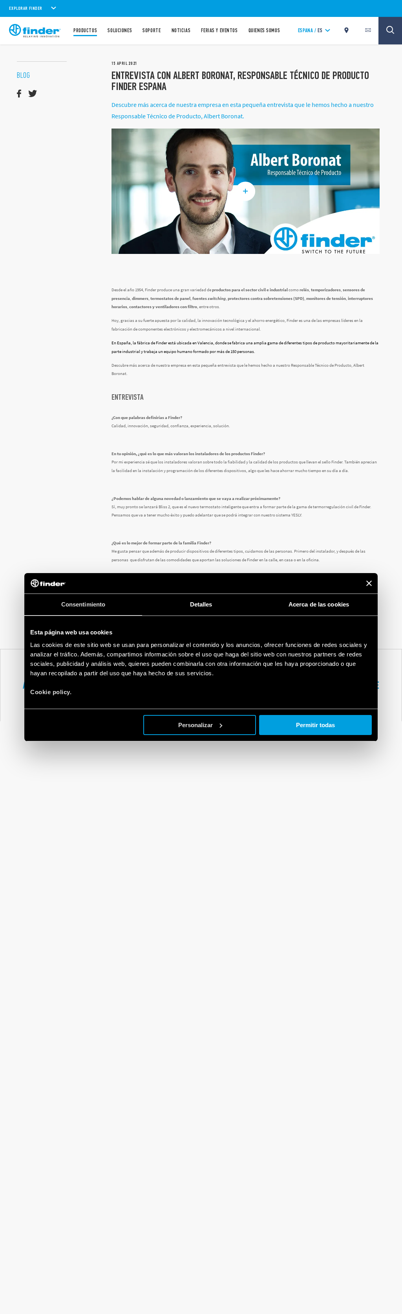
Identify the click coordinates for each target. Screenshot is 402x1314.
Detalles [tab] (201, 604)
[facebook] (19, 94)
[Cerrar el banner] (369, 583)
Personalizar (195, 725)
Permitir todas (315, 725)
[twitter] (32, 93)
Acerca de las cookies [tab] (319, 604)
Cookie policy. (50, 692)
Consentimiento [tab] (83, 604)
